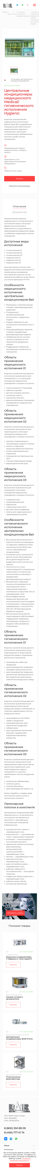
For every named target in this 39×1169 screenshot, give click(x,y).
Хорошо (19, 1165)
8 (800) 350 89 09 (15, 1128)
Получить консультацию (19, 186)
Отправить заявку (15, 913)
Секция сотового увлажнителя (14, 998)
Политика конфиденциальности (20, 1159)
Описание (19, 206)
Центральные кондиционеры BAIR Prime (19, 1038)
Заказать (19, 179)
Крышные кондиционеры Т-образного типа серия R (19, 958)
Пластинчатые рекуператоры (13, 1078)
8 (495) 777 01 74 (14, 1132)
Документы (19, 212)
